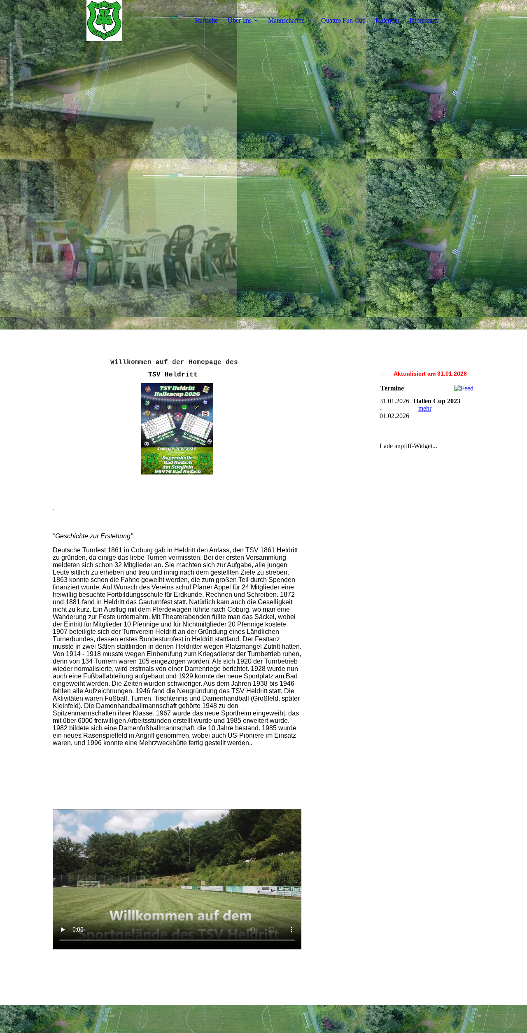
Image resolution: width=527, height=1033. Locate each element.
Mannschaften (286, 20)
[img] (104, 20)
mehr (424, 408)
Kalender (387, 20)
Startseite (206, 20)
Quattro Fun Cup (343, 20)
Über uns (240, 20)
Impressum (423, 20)
